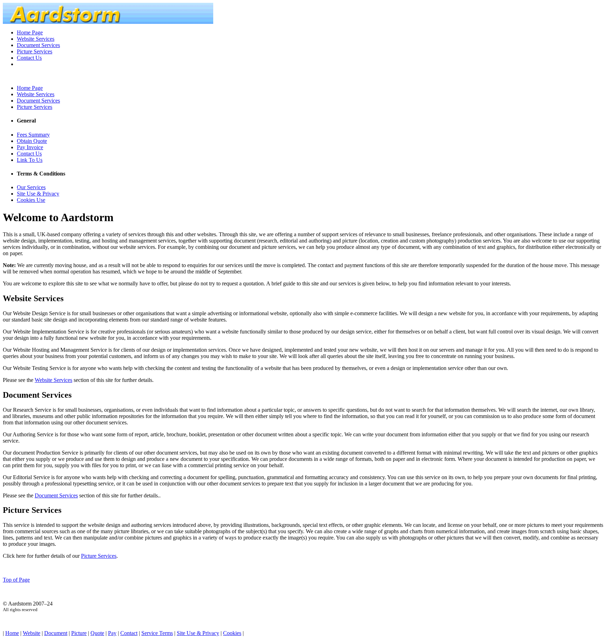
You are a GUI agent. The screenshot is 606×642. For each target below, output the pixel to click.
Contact (128, 633)
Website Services (35, 39)
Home (12, 633)
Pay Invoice (30, 147)
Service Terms (157, 633)
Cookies (232, 633)
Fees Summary (33, 135)
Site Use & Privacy (38, 194)
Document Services (38, 45)
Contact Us (29, 58)
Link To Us (29, 160)
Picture (79, 633)
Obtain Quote (32, 141)
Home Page (30, 32)
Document (55, 633)
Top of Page (16, 580)
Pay (112, 633)
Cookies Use (31, 200)
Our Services (31, 187)
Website (31, 633)
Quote (97, 633)
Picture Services (34, 51)
